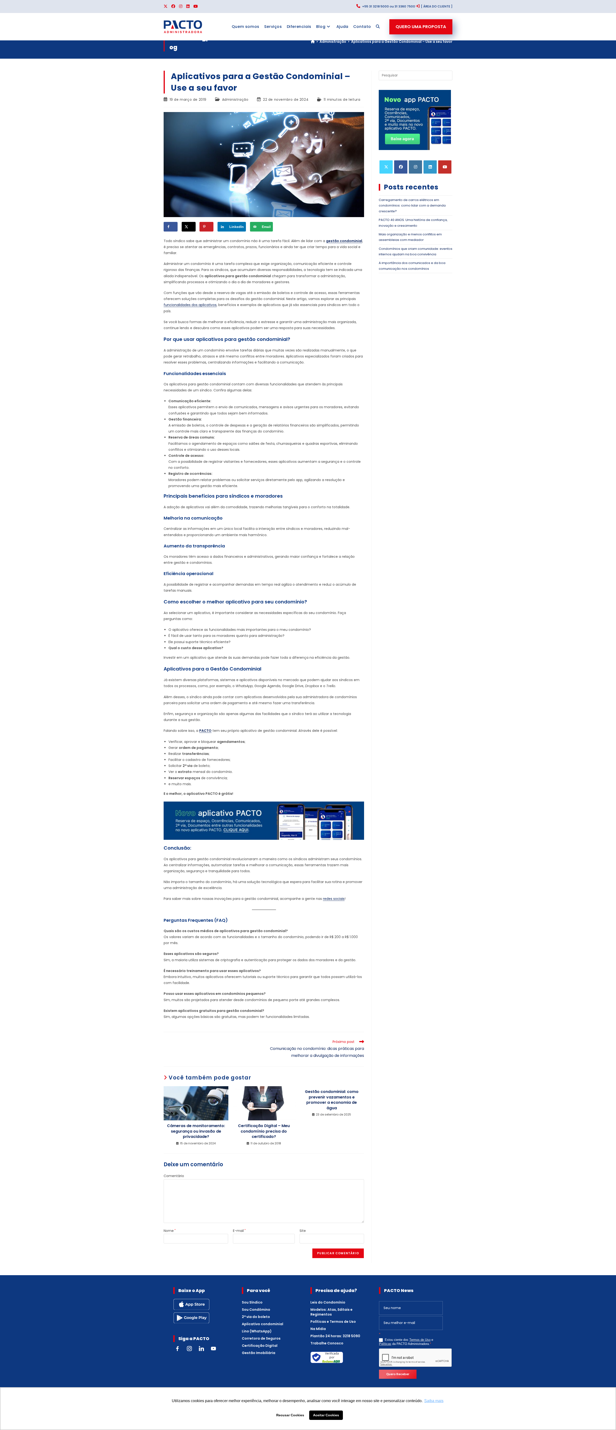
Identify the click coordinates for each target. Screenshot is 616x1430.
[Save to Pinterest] (206, 227)
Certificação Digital (259, 1345)
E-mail (239, 1230)
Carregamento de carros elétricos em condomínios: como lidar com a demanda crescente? (412, 205)
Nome (170, 1230)
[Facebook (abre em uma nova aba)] (173, 6)
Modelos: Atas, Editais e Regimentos (331, 1312)
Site (303, 1230)
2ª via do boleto (256, 1316)
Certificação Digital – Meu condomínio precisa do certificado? (264, 1131)
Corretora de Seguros (261, 1338)
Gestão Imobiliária (258, 1352)
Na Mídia (318, 1328)
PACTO (205, 730)
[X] (386, 167)
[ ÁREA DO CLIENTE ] (436, 6)
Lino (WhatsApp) (257, 1331)
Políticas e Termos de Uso (333, 1321)
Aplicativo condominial (262, 1324)
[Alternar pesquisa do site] (377, 27)
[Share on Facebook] (171, 227)
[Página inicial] (313, 41)
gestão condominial (344, 240)
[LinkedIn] (430, 167)
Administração (235, 99)
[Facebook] (400, 167)
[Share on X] (189, 227)
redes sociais (334, 898)
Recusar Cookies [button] (290, 1415)
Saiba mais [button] (433, 1401)
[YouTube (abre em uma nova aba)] (196, 6)
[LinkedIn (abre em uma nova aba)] (188, 6)
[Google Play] (191, 1317)
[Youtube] (444, 167)
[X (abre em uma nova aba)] (166, 6)
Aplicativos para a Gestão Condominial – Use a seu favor (401, 41)
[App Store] (191, 1304)
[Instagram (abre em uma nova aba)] (180, 6)
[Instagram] (415, 167)
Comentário (174, 1175)
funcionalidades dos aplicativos (190, 304)
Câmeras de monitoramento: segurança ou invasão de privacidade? (196, 1131)
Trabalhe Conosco (326, 1343)
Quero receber (397, 1374)
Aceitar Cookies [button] (326, 1415)
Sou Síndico (252, 1302)
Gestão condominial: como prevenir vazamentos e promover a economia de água (332, 1099)
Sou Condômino (256, 1309)
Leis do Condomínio (327, 1302)
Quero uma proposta (421, 27)
